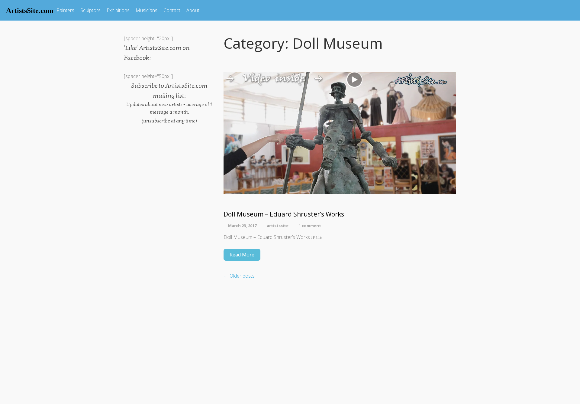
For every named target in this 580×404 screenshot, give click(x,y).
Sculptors (90, 10)
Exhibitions (118, 10)
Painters (65, 10)
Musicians (146, 10)
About (192, 10)
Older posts (239, 275)
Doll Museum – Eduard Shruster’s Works (284, 214)
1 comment (310, 225)
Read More (242, 254)
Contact (171, 10)
